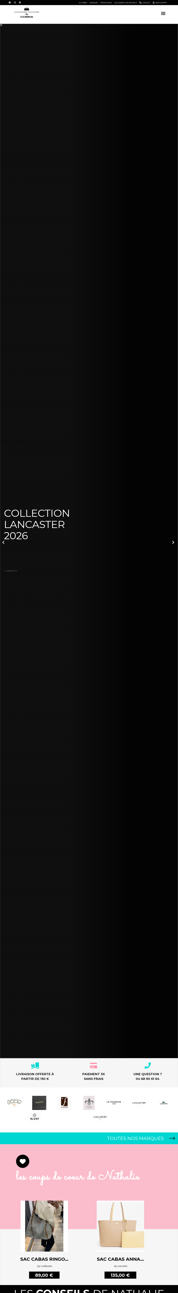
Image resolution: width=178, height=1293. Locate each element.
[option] (89, 541)
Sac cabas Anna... (120, 1259)
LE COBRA (83, 3)
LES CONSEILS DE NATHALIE (125, 3)
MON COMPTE (161, 3)
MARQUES (94, 3)
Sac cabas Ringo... (45, 1259)
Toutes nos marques (135, 1138)
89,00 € (45, 1275)
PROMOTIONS (106, 3)
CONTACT (146, 3)
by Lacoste (120, 1266)
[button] (13, 541)
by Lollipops (45, 1266)
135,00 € (120, 1275)
